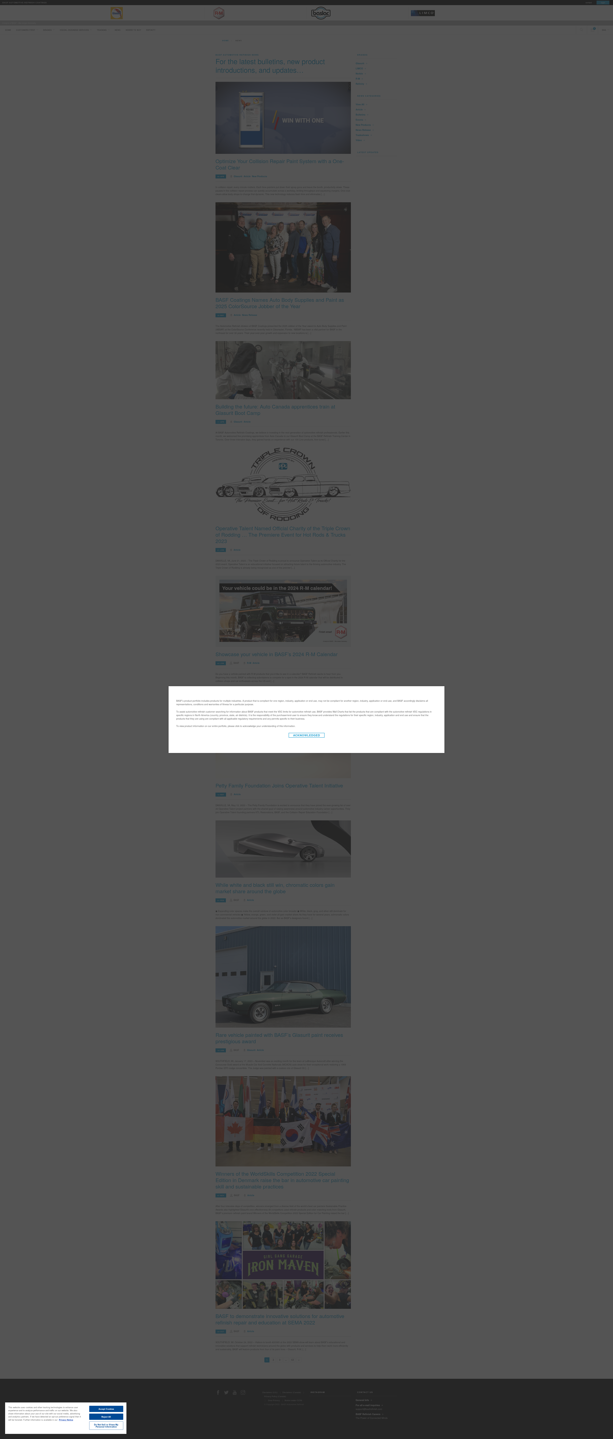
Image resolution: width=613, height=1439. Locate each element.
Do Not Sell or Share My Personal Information (106, 1425)
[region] (65, 1418)
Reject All (106, 1416)
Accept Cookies (106, 1408)
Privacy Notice (66, 1419)
